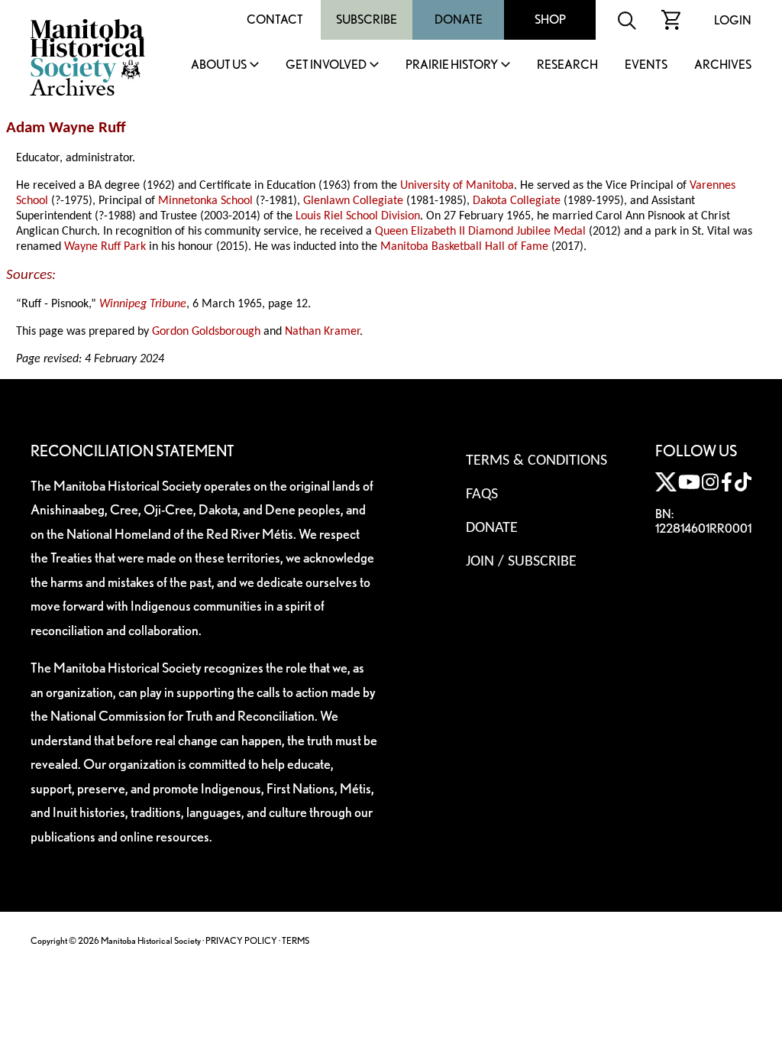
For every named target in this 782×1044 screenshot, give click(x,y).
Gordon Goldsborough (206, 332)
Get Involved (326, 65)
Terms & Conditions (536, 461)
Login (732, 20)
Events (646, 65)
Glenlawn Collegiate (353, 201)
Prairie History (452, 65)
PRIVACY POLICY (241, 940)
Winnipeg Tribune (142, 304)
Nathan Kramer (322, 332)
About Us (219, 65)
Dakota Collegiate (517, 201)
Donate (459, 19)
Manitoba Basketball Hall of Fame (464, 247)
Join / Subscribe (521, 561)
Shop (550, 19)
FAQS (482, 494)
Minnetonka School (205, 201)
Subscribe (366, 19)
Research (567, 65)
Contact (275, 19)
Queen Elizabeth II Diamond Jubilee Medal (480, 231)
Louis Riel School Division (358, 216)
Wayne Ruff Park (105, 247)
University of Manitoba (457, 186)
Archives (722, 65)
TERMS (295, 940)
